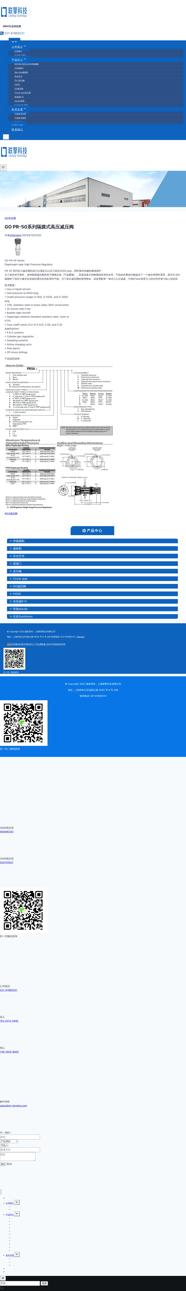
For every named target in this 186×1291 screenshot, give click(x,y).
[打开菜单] (3, 167)
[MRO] (14, 18)
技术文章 (10, 1255)
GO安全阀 (10, 218)
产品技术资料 (20, 118)
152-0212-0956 (9, 1020)
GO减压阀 (19, 88)
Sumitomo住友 (21, 105)
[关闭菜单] (1, 1191)
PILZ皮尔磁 (20, 80)
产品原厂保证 (20, 55)
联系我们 (17, 129)
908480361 (7, 831)
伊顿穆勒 (19, 541)
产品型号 (16, 1265)
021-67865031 (8, 990)
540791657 (6, 862)
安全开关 (18, 76)
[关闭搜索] (3, 1278)
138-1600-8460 (9, 1051)
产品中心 (95, 530)
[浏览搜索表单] (6, 137)
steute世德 (20, 101)
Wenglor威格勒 (21, 72)
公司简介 (18, 51)
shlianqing (15, 235)
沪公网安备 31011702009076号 (50, 644)
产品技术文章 (20, 114)
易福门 (17, 563)
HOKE (17, 84)
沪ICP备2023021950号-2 (22, 644)
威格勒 (17, 548)
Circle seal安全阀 (23, 92)
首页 (14, 42)
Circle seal (20, 578)
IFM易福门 (19, 68)
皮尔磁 (17, 571)
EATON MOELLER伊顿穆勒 (27, 64)
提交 (3, 1164)
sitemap (80, 636)
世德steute (20, 609)
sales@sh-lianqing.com (13, 1105)
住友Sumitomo (23, 616)
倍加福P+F (19, 97)
